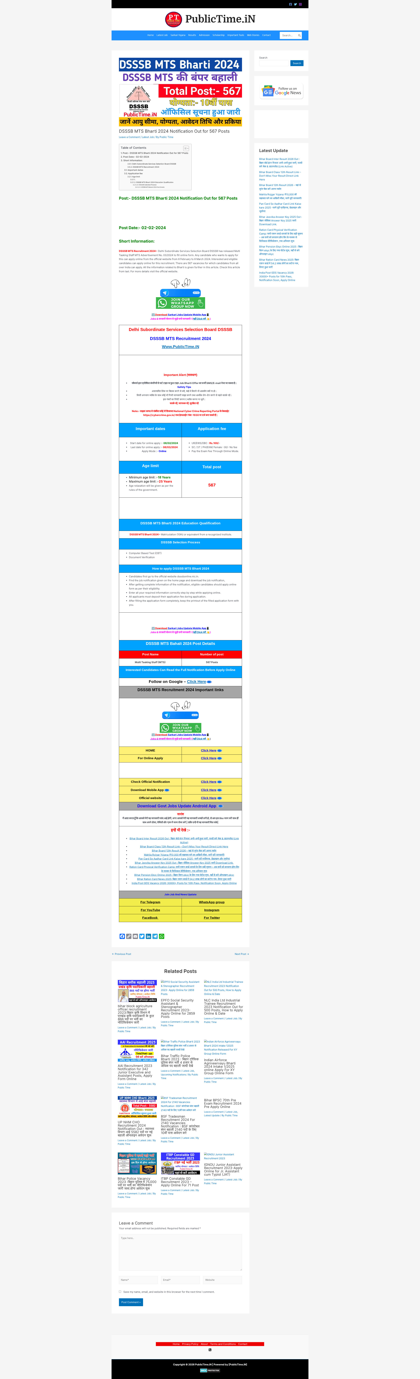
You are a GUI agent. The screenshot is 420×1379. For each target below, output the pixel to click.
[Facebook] (290, 4)
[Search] (299, 35)
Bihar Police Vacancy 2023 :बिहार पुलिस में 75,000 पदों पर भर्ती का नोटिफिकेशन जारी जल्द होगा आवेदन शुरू (137, 1183)
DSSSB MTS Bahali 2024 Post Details (152, 187)
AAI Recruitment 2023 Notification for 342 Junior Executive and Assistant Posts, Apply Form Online (135, 1072)
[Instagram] (300, 4)
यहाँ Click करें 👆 (201, 318)
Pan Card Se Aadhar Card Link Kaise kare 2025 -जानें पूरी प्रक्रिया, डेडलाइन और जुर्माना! (184, 858)
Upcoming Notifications (173, 1074)
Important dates (135, 170)
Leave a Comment (129, 137)
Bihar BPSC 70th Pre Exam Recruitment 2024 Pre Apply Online (223, 1103)
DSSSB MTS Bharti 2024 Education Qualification (154, 182)
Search (263, 57)
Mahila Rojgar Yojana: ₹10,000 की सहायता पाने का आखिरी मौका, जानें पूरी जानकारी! (184, 854)
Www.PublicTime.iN (180, 346)
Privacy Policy (190, 1344)
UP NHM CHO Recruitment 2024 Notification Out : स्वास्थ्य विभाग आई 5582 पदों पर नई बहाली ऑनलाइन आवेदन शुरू (136, 1128)
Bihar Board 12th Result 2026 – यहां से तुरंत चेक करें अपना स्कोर (184, 850)
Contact (242, 1344)
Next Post (242, 954)
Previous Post (121, 954)
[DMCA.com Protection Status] (210, 1370)
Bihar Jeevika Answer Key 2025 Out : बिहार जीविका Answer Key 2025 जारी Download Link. (184, 862)
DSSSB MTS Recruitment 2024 (146, 167)
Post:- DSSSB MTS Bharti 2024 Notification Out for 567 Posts (155, 153)
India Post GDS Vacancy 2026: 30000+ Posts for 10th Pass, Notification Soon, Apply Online (184, 883)
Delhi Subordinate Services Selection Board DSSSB (154, 164)
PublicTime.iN (220, 19)
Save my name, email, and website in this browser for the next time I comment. (169, 1291)
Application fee (135, 173)
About (204, 1344)
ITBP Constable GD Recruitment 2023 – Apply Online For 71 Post (180, 1182)
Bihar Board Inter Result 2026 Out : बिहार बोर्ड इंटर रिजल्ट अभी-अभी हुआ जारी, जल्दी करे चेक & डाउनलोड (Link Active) (280, 162)
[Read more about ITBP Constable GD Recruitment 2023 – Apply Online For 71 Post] (180, 1163)
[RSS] (210, 1349)
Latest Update (212, 1115)
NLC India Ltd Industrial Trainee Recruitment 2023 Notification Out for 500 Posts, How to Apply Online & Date (223, 1006)
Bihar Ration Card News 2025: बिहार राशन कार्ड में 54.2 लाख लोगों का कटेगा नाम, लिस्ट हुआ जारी (184, 879)
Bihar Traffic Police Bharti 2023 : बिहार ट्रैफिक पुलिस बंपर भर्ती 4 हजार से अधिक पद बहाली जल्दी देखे (180, 1061)
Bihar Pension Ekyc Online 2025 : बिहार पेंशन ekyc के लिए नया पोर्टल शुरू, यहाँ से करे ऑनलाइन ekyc (184, 874)
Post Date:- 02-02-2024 (136, 156)
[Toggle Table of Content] (184, 148)
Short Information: (133, 160)
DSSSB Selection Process (148, 185)
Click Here (196, 681)
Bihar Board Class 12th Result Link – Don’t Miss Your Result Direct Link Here (184, 846)
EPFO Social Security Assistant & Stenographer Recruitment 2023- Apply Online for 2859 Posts (178, 1008)
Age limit (136, 176)
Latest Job (148, 137)
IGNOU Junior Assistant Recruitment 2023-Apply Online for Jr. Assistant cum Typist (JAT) (223, 1169)
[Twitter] (295, 4)
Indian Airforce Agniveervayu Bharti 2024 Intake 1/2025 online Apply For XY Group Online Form (220, 1066)
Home (176, 1344)
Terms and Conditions (223, 1344)
